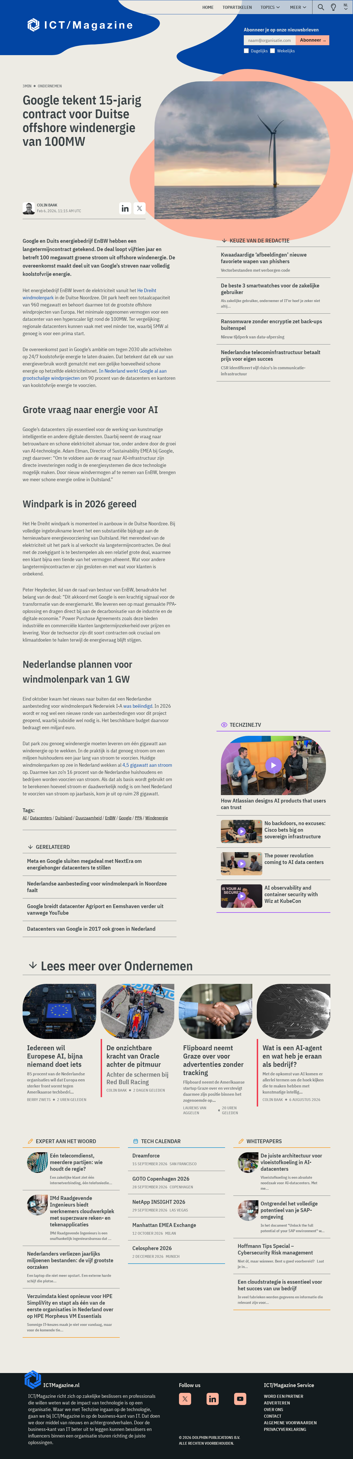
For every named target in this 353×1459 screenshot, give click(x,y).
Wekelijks (286, 50)
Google (125, 817)
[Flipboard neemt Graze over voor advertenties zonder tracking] (215, 1011)
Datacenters (41, 817)
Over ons (273, 1409)
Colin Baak (116, 1090)
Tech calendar (161, 1141)
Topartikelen (237, 7)
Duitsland (63, 817)
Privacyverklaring (285, 1429)
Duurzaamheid (89, 817)
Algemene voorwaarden (290, 1422)
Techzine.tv (245, 724)
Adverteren (277, 1403)
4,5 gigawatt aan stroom (147, 765)
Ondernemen (50, 86)
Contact (272, 1416)
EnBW (110, 817)
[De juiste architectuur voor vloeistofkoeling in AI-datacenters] (248, 1171)
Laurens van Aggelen (194, 1110)
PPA (138, 817)
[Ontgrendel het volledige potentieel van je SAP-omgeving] (248, 1217)
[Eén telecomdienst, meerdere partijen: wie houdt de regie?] (37, 1169)
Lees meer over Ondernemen (117, 966)
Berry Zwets (39, 1099)
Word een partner (283, 1396)
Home (208, 7)
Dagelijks (259, 50)
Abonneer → (313, 40)
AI (25, 817)
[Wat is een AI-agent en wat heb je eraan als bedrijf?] (293, 1011)
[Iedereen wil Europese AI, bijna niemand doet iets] (59, 1011)
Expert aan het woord (66, 1141)
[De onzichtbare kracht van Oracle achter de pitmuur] (137, 1011)
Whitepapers (264, 1141)
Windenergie (156, 817)
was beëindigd (137, 706)
